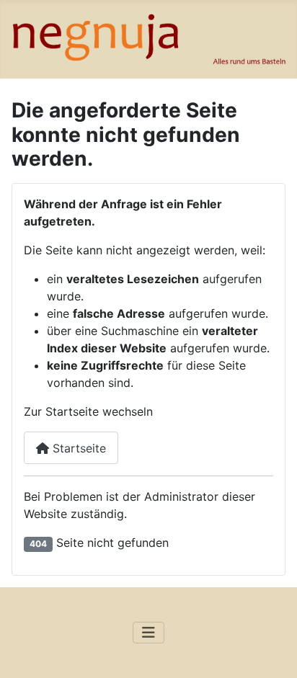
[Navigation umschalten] (148, 632)
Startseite (77, 448)
